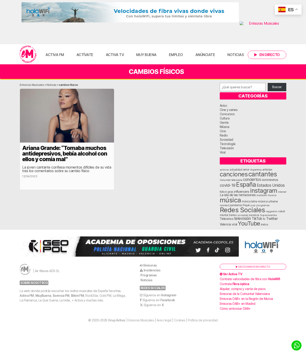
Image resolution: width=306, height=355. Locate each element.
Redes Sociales (242, 210)
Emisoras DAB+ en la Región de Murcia (246, 299)
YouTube (249, 223)
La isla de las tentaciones (238, 195)
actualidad (236, 169)
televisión (242, 218)
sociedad (242, 215)
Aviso (223, 105)
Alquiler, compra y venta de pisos (243, 289)
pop (253, 205)
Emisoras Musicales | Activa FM (28, 54)
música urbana (268, 201)
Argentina (256, 169)
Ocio (223, 131)
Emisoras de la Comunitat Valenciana (245, 294)
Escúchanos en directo (254, 266)
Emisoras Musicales (32, 85)
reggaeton (272, 211)
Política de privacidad (203, 320)
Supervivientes (268, 215)
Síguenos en (159, 295)
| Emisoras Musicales (131, 320)
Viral (223, 152)
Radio (224, 135)
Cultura (225, 118)
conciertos (252, 179)
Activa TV (115, 54)
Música (224, 127)
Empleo (176, 54)
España (246, 184)
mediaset (261, 195)
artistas (267, 169)
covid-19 (227, 185)
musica (272, 195)
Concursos (227, 114)
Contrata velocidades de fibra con (250, 279)
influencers (241, 191)
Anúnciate (205, 54)
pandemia (236, 205)
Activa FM (54, 54)
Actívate (84, 54)
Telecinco (227, 219)
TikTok (257, 218)
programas (263, 205)
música (230, 200)
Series (233, 215)
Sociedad (226, 139)
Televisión (227, 148)
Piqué (246, 205)
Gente (224, 122)
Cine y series (229, 110)
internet (282, 191)
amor (246, 169)
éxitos (264, 224)
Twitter (272, 218)
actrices (224, 169)
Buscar (277, 87)
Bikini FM (77, 295)
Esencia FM (61, 295)
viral (234, 224)
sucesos (254, 215)
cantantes (262, 174)
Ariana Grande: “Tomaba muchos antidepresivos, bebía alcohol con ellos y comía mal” (64, 153)
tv (264, 219)
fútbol (223, 191)
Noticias (235, 54)
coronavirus (270, 180)
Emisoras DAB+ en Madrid (237, 303)
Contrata (234, 284)
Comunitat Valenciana (231, 180)
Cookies (179, 320)
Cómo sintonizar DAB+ (235, 308)
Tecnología (227, 144)
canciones (234, 174)
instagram (263, 190)
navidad (224, 205)
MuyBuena (43, 295)
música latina (249, 201)
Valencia (225, 224)
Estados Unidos (271, 185)
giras (230, 191)
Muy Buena (146, 54)
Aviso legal (164, 320)
